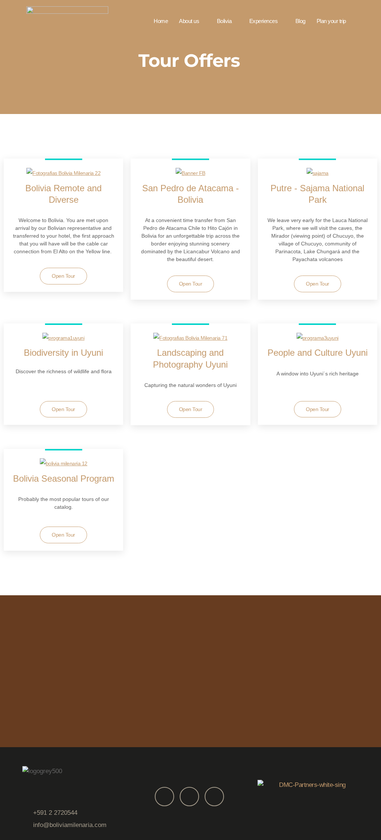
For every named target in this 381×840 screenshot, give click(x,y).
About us (189, 21)
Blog (300, 21)
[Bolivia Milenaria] (67, 20)
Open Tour (63, 276)
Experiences (263, 21)
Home (161, 21)
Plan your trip (331, 21)
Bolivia (224, 21)
